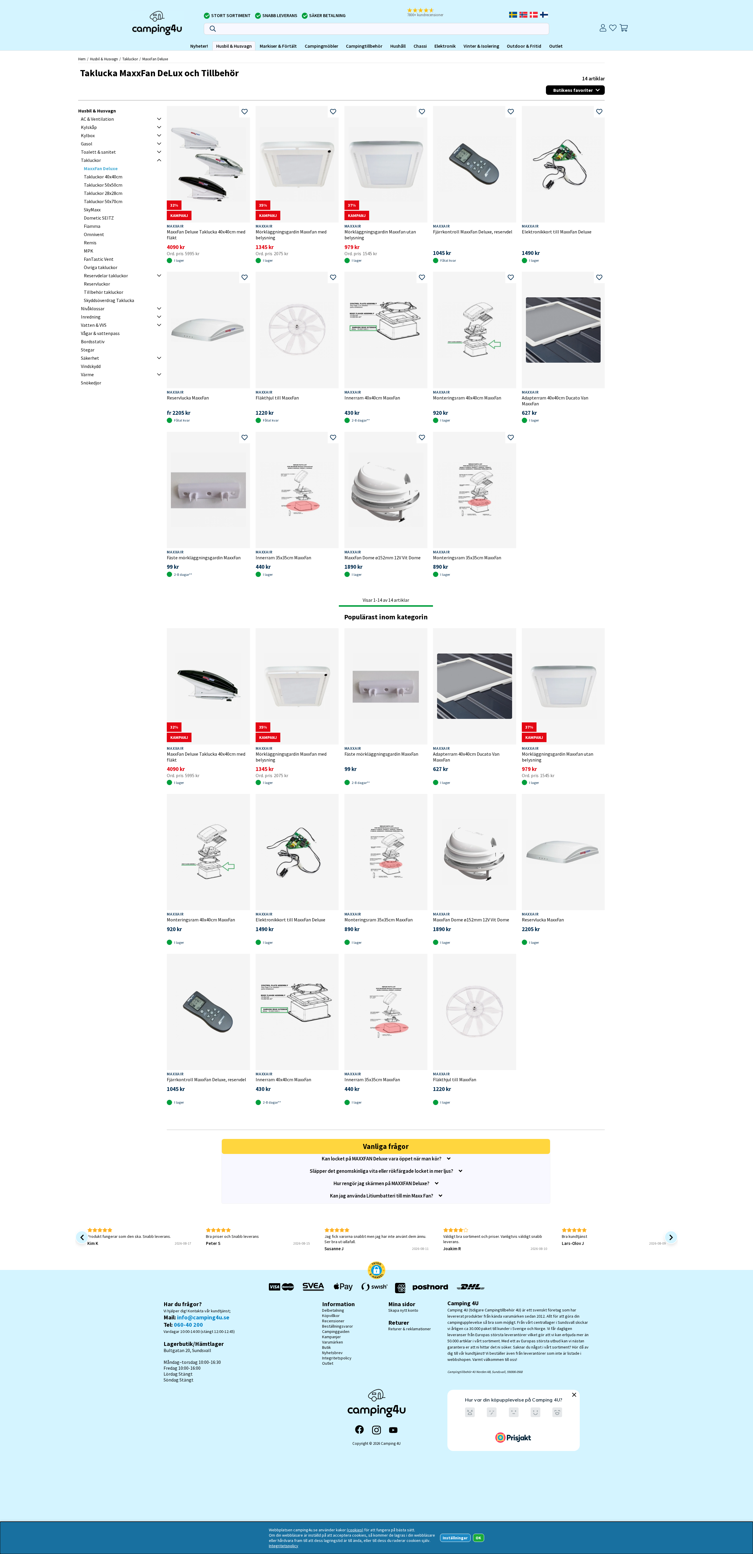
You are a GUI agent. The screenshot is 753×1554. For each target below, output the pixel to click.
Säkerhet (90, 358)
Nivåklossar (92, 308)
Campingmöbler (321, 46)
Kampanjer (331, 1336)
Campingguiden (335, 1331)
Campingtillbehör (364, 46)
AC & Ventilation (97, 119)
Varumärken (332, 1342)
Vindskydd (91, 366)
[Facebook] (359, 1430)
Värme (87, 374)
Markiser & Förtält (278, 46)
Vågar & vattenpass (100, 333)
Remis (90, 243)
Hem (82, 59)
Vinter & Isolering (481, 46)
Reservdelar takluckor (106, 275)
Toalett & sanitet (98, 152)
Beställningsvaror (337, 1326)
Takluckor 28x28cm (103, 193)
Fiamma (92, 226)
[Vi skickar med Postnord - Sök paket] (430, 1288)
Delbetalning (333, 1310)
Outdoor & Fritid (524, 46)
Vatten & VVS (93, 325)
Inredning (91, 317)
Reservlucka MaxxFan (188, 398)
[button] (429, 13)
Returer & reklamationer (409, 1328)
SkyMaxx (92, 210)
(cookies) (355, 1530)
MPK (88, 251)
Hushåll (398, 46)
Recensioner (333, 1321)
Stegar (87, 350)
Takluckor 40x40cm (103, 177)
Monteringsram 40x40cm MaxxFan (467, 398)
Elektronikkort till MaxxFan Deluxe (557, 232)
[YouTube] (393, 1430)
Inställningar (455, 1537)
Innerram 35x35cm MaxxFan (283, 557)
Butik (326, 1347)
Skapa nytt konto (403, 1310)
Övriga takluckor (100, 267)
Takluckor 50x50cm (103, 185)
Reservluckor (97, 284)
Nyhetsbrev (332, 1352)
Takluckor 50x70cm (103, 201)
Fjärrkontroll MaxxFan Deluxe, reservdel (472, 232)
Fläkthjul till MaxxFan (277, 398)
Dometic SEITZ (99, 218)
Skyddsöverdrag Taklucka (109, 300)
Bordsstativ (92, 341)
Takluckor (130, 59)
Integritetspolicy (336, 1358)
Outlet (556, 46)
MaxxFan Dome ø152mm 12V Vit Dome (382, 557)
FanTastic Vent (99, 259)
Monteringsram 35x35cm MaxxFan (467, 557)
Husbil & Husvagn (234, 46)
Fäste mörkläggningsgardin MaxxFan (204, 557)
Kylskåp (89, 127)
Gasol (86, 144)
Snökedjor (91, 383)
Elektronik (445, 46)
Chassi (420, 46)
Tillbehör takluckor (103, 292)
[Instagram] (376, 1430)
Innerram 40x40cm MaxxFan (372, 398)
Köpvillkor (331, 1315)
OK (478, 1537)
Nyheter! (199, 46)
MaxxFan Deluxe (155, 59)
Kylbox (88, 135)
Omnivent (94, 234)
